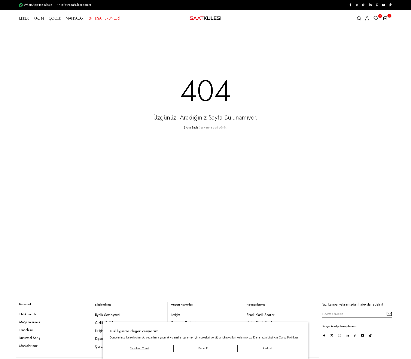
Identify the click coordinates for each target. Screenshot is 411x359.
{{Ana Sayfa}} (192, 127)
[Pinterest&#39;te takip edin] (376, 5)
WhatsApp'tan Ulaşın (38, 4)
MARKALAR (74, 18)
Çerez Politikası (288, 337)
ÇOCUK (55, 18)
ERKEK (24, 18)
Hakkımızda (27, 314)
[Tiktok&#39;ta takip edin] (390, 5)
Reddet (267, 348)
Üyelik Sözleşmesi (107, 314)
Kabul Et (203, 348)
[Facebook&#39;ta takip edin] (350, 5)
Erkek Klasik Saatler (260, 314)
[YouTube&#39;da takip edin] (383, 5)
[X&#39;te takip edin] (357, 5)
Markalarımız (28, 345)
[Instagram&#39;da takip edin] (363, 5)
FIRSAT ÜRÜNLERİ (106, 18)
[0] (376, 18)
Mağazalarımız (29, 322)
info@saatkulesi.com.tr (76, 4)
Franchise (26, 330)
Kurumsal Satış (29, 337)
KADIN (39, 18)
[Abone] (384, 314)
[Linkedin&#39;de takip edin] (370, 5)
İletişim (175, 314)
